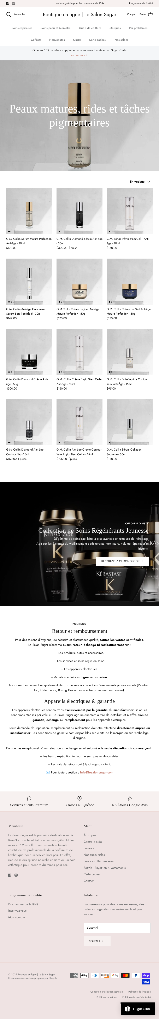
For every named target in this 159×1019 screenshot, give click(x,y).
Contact (89, 881)
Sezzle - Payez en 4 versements (105, 868)
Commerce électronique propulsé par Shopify (32, 978)
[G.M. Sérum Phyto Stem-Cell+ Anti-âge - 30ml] (130, 211)
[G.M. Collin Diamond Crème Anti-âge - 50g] (29, 352)
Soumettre (97, 941)
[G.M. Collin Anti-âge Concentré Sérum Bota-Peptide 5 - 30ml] (29, 282)
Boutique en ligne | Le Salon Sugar (36, 974)
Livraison (89, 848)
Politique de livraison (139, 992)
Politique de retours (106, 997)
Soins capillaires (22, 28)
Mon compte (16, 917)
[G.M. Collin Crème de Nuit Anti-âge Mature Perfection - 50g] (130, 282)
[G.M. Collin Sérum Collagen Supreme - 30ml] (130, 422)
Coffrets (36, 40)
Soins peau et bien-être (56, 28)
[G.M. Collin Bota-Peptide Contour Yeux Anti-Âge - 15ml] (130, 352)
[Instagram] (13, 3)
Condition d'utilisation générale (106, 992)
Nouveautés (57, 40)
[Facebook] (7, 3)
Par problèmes (138, 28)
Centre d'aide (93, 841)
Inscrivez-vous (17, 910)
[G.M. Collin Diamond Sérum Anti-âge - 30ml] (80, 211)
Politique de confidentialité (136, 997)
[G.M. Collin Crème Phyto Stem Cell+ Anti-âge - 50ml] (80, 352)
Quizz (77, 40)
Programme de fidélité (141, 3)
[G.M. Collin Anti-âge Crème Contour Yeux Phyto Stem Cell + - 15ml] (80, 422)
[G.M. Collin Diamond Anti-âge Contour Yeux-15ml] (29, 422)
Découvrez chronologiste (122, 561)
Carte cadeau (97, 40)
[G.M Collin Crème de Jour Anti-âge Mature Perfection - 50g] (80, 282)
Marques (115, 28)
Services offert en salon (99, 861)
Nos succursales (94, 854)
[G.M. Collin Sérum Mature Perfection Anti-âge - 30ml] (29, 211)
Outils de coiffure (90, 28)
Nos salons (121, 40)
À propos (90, 835)
